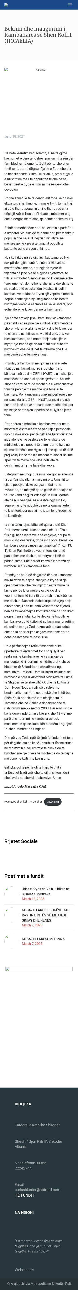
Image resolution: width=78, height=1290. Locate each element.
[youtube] (22, 855)
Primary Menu (70, 5)
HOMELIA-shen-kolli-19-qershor (23, 801)
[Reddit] (38, 824)
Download (53, 801)
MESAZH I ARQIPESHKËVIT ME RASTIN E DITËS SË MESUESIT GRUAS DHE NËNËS (45, 915)
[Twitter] (13, 824)
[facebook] (6, 855)
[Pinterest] (19, 824)
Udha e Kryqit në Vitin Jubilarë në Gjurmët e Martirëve (46, 891)
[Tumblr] (25, 824)
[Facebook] (7, 824)
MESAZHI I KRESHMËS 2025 (43, 939)
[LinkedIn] (32, 824)
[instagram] (14, 855)
